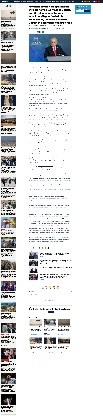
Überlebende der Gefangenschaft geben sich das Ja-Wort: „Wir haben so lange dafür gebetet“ (8, 109)
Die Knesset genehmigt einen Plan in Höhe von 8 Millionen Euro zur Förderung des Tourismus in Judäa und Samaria (8, 150)
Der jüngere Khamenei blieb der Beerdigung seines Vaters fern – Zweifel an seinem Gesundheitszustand (7, 408)
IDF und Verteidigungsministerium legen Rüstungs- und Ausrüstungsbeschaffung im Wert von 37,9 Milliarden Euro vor (9, 130)
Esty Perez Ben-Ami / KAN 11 (49, 352)
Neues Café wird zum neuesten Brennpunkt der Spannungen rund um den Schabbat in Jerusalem (8, 212)
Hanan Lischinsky (47, 334)
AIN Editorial (42, 279)
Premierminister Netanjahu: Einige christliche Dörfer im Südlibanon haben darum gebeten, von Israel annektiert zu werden (8, 317)
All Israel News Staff (34, 28)
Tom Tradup (42, 256)
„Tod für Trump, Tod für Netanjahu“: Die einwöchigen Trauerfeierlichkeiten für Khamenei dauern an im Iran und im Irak (8, 171)
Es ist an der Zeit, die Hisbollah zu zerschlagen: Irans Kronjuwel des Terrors (8, 232)
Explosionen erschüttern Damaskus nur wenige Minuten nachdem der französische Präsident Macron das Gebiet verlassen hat (8, 89)
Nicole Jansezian (43, 270)
